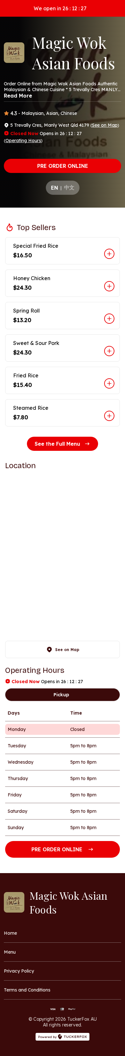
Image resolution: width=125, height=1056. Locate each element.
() (104, 125)
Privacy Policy (19, 971)
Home (10, 933)
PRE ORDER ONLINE (62, 166)
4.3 (13, 113)
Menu (10, 952)
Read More (18, 95)
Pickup (61, 695)
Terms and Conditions (27, 990)
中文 (69, 187)
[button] (62, 250)
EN (54, 188)
